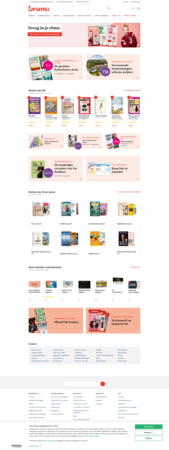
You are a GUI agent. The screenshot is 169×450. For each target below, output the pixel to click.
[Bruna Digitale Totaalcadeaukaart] (34, 285)
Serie (98, 358)
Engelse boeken (44, 15)
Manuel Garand (34, 118)
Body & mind (36, 350)
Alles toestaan (149, 427)
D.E (119, 15)
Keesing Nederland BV (67, 120)
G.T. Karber (83, 120)
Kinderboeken (58, 358)
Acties (126, 15)
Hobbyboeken (58, 350)
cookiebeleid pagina (92, 436)
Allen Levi (99, 118)
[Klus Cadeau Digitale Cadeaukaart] (101, 284)
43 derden (49, 441)
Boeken (31, 15)
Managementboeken (82, 358)
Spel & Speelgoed (101, 15)
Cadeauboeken (37, 353)
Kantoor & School (84, 15)
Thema (120, 355)
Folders (133, 15)
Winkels (125, 1)
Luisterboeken (80, 355)
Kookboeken (57, 361)
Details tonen (34, 446)
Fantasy (34, 358)
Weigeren (149, 438)
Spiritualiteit (101, 361)
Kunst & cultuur (81, 350)
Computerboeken (38, 355)
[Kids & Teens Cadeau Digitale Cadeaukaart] (68, 284)
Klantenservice (135, 1)
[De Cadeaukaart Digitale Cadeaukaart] (118, 281)
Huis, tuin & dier (59, 353)
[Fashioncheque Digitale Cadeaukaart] (84, 285)
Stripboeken (122, 353)
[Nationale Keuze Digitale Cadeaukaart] (134, 285)
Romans (99, 353)
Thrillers (121, 358)
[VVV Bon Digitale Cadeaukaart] (51, 284)
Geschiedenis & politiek (40, 361)
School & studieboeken (104, 355)
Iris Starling (133, 120)
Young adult (122, 361)
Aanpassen (147, 432)
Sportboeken (123, 350)
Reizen (114, 15)
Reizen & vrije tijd (81, 361)
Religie (98, 350)
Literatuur (78, 353)
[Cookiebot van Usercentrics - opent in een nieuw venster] (16, 446)
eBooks (56, 15)
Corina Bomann (118, 120)
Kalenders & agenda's (61, 355)
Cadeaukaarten (68, 15)
